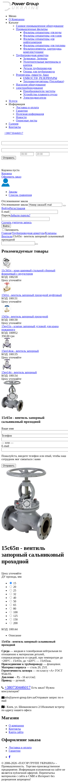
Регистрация (17, 208)
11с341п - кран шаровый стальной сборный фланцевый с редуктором (28, 272)
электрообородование (29, 87)
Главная (6, 233)
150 (15, 619)
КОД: (4, 276)
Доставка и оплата (27, 107)
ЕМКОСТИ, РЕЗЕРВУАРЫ (40, 78)
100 (15, 612)
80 (15, 608)
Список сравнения (20, 195)
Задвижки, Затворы (35, 58)
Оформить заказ (11, 176)
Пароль (6, 215)
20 (15, 586)
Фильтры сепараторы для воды (42, 32)
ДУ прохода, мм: (11, 576)
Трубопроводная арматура (32, 55)
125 (15, 615)
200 (15, 623)
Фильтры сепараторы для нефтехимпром (38, 40)
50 (15, 601)
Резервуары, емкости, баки (32, 74)
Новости (21, 117)
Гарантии (22, 110)
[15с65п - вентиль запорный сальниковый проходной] (26, 538)
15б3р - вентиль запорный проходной (24, 316)
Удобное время (10, 153)
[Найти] (36, 244)
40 (15, 597)
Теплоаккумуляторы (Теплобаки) (43, 81)
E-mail (5, 211)
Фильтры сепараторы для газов (42, 35)
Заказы (13, 191)
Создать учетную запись (16, 222)
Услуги (13, 100)
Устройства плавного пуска (40, 94)
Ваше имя (7, 139)
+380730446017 (13, 133)
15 (15, 583)
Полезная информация (30, 113)
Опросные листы (26, 120)
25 (15, 590)
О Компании (16, 19)
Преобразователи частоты (39, 91)
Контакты (15, 127)
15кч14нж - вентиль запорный (20, 350)
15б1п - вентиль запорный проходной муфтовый (31, 295)
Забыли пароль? (20, 215)
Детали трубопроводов (37, 68)
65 (15, 604)
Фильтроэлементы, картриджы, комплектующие (42, 50)
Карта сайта (16, 732)
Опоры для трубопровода (39, 71)
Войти (5, 208)
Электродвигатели (34, 97)
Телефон (6, 146)
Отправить (9, 157)
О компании (16, 725)
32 (15, 594)
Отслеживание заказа (14, 204)
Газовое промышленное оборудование (39, 25)
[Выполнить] (64, 205)
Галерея (13, 123)
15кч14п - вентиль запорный (19, 372)
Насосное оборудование (31, 84)
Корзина (6, 173)
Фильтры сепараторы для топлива (44, 45)
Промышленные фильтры (32, 29)
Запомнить (11, 229)
